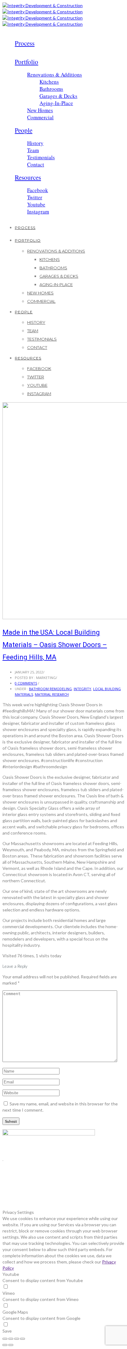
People (23, 130)
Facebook (37, 190)
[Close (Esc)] (4, 1339)
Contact (35, 164)
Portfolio (26, 61)
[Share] (10, 1339)
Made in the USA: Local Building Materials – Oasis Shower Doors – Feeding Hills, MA (54, 644)
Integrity (82, 688)
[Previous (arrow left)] (4, 1345)
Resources (28, 177)
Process (25, 43)
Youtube (36, 204)
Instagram (38, 211)
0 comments (26, 683)
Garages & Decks (58, 95)
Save (7, 1331)
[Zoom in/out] (22, 1339)
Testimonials (41, 157)
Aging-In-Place (56, 103)
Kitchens (49, 81)
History (35, 143)
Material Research (52, 694)
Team (33, 150)
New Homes (40, 110)
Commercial (40, 117)
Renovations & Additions (54, 74)
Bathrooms (51, 88)
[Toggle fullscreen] (16, 1339)
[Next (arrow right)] (10, 1345)
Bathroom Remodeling (50, 688)
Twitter (34, 197)
